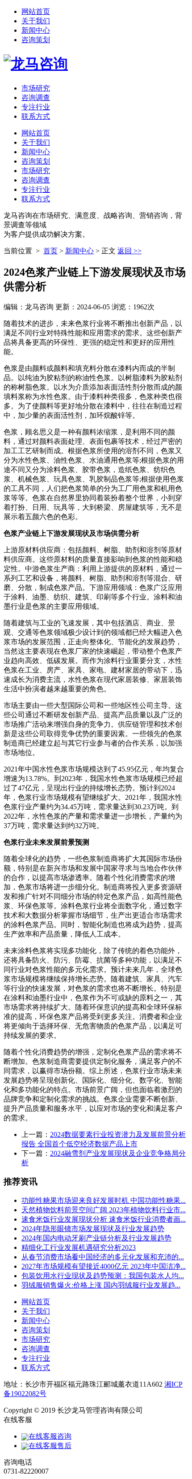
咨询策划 (35, 39)
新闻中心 (35, 30)
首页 (50, 251)
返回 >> (129, 251)
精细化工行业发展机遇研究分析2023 (78, 1247)
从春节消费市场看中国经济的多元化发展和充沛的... (102, 1257)
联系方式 (35, 116)
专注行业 (35, 107)
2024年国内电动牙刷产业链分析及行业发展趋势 (96, 1238)
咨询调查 (35, 97)
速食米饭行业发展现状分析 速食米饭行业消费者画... (103, 1219)
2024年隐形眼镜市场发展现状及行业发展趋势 (92, 1228)
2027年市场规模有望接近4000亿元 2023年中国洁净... (103, 1266)
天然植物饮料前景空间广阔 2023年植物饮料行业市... (103, 1210)
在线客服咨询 (50, 1436)
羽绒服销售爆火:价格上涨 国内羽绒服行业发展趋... (100, 1285)
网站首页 (35, 11)
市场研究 (35, 88)
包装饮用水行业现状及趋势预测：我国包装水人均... (102, 1275)
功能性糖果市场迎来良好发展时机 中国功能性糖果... (103, 1200)
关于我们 (35, 21)
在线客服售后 (50, 1445)
